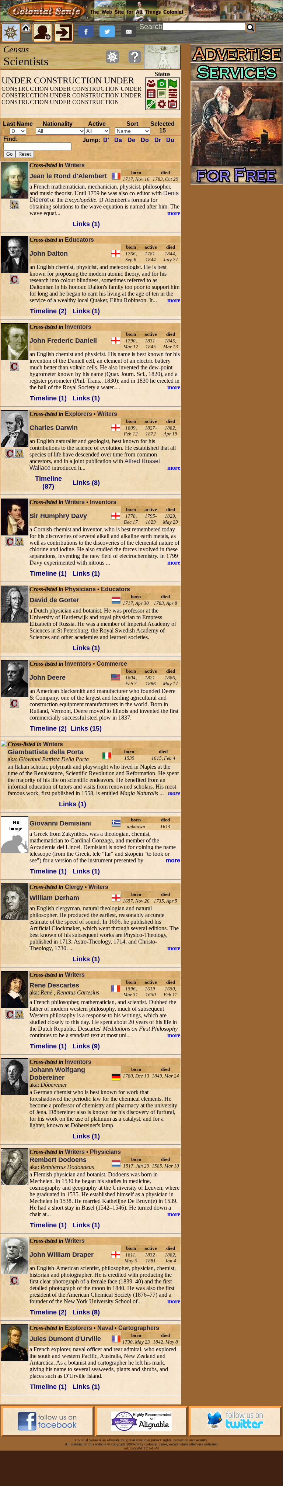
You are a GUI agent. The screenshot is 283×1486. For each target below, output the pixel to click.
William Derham (54, 897)
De (131, 140)
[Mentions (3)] (19, 541)
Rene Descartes (54, 985)
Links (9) (86, 1046)
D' (106, 140)
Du (170, 140)
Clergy (74, 887)
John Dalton (48, 253)
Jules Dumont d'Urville (65, 1338)
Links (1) (86, 224)
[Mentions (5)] (19, 453)
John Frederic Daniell (63, 340)
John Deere (47, 677)
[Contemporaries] (14, 279)
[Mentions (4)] (19, 1014)
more (173, 213)
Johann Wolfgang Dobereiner (57, 1073)
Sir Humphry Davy (58, 516)
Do (145, 140)
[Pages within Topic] (112, 56)
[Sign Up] (42, 32)
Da (118, 140)
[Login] (64, 32)
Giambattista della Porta (46, 752)
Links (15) (86, 728)
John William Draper (61, 1254)
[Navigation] (11, 32)
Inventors (78, 327)
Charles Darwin (53, 427)
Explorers (78, 414)
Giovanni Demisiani (60, 823)
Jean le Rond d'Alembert (68, 176)
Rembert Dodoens (58, 1159)
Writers (75, 165)
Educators (79, 240)
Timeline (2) (48, 311)
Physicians (80, 589)
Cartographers (138, 1328)
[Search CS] (250, 28)
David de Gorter (54, 600)
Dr (157, 140)
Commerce (112, 664)
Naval (105, 1328)
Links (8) (86, 482)
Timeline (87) (48, 482)
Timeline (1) (48, 398)
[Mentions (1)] (14, 204)
